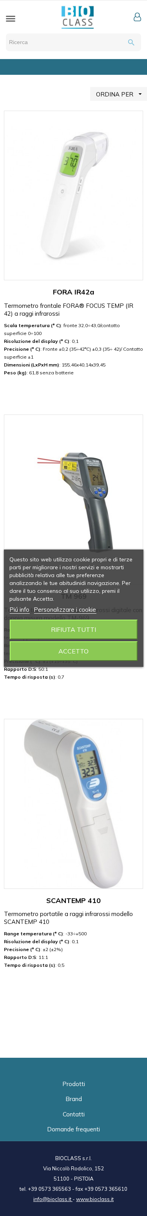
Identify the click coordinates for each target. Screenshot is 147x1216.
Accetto (73, 651)
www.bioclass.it (95, 1199)
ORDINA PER (120, 94)
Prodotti (73, 1084)
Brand (73, 1099)
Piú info (19, 609)
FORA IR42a (73, 291)
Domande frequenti (73, 1129)
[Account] (137, 17)
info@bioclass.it (53, 1199)
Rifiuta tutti (73, 629)
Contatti (74, 1114)
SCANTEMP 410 (73, 900)
